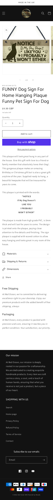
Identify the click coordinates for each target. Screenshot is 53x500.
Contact (9, 441)
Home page (11, 414)
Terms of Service (13, 434)
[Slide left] (20, 80)
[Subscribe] (43, 459)
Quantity (6, 117)
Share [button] (8, 277)
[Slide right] (33, 80)
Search (9, 407)
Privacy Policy (12, 421)
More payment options (27, 149)
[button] (3, 13)
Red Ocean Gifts (23, 495)
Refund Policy (12, 427)
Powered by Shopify (34, 495)
